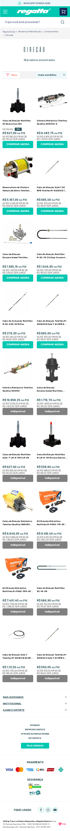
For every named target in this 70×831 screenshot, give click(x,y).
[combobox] (35, 21)
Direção (9, 35)
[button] (11, 75)
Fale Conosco (35, 746)
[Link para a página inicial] (9, 31)
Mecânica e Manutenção (29, 31)
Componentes (51, 31)
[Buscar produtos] (62, 22)
